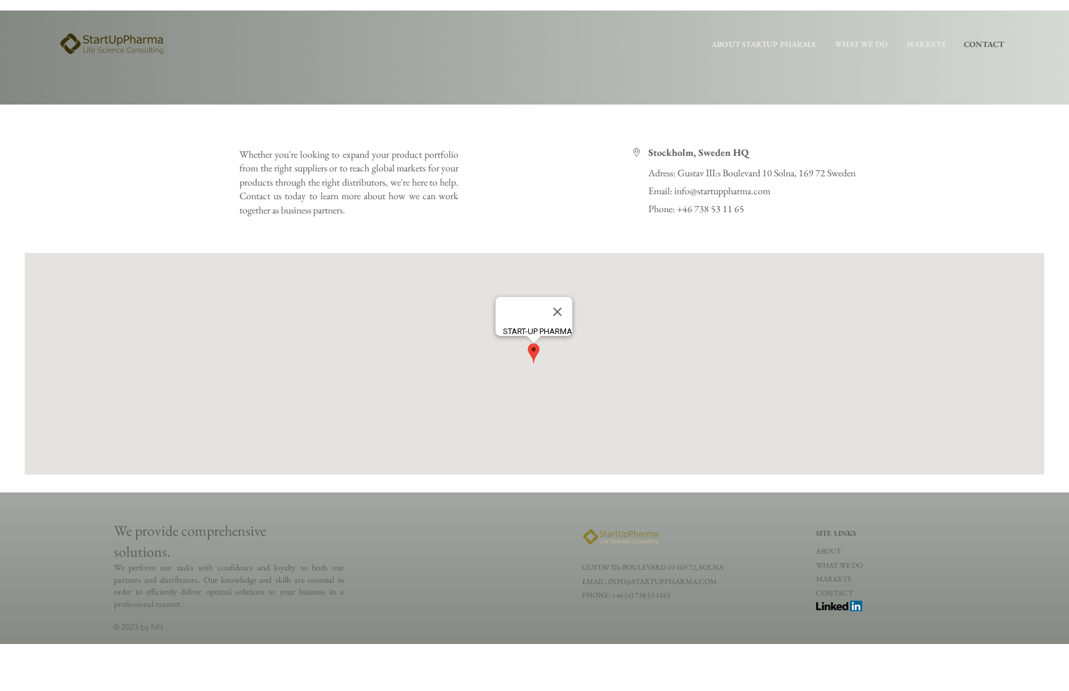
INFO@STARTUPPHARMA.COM (662, 581)
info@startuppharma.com (722, 190)
